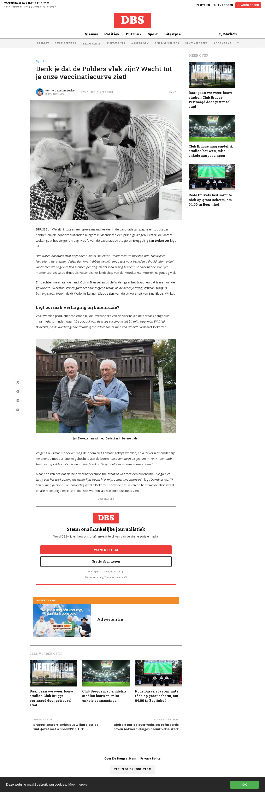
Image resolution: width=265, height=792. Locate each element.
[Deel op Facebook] (18, 391)
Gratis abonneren (106, 561)
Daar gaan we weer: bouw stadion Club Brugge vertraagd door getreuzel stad (51, 698)
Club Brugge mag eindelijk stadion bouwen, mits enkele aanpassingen (104, 696)
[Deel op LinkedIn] (18, 400)
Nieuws (91, 34)
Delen (172, 92)
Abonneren (250, 5)
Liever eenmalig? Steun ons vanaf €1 (106, 577)
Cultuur (133, 34)
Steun (205, 5)
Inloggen (225, 5)
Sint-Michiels (167, 43)
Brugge (43, 43)
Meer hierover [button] (78, 784)
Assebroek (140, 43)
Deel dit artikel (106, 499)
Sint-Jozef (91, 43)
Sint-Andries (196, 43)
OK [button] (244, 784)
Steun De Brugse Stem (132, 769)
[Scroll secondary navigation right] (261, 43)
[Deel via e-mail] (18, 409)
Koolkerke (222, 43)
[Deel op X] (18, 382)
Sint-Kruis (115, 43)
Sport (153, 34)
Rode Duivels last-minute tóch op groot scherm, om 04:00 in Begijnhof (156, 696)
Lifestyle (172, 34)
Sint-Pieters (65, 43)
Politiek (111, 34)
